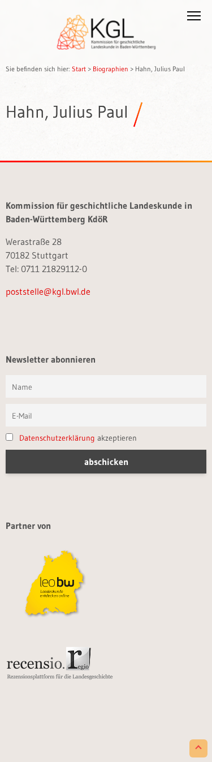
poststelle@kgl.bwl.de (48, 291)
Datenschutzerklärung (57, 438)
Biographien (110, 68)
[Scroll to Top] (198, 748)
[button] (194, 18)
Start (79, 68)
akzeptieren (78, 438)
